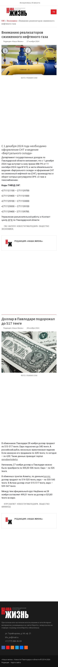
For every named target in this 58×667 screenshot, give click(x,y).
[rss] (26, 647)
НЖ (3, 21)
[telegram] (17, 647)
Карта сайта (16, 662)
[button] (3, 12)
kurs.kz (46, 476)
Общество (44, 226)
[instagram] (8, 647)
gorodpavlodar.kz (9, 459)
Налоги (12, 226)
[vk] (21, 647)
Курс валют (10, 504)
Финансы (6, 507)
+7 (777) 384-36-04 (13, 641)
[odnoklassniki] (12, 647)
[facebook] (3, 647)
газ (5, 226)
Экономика (12, 21)
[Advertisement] (29, 113)
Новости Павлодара (27, 226)
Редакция (5, 662)
